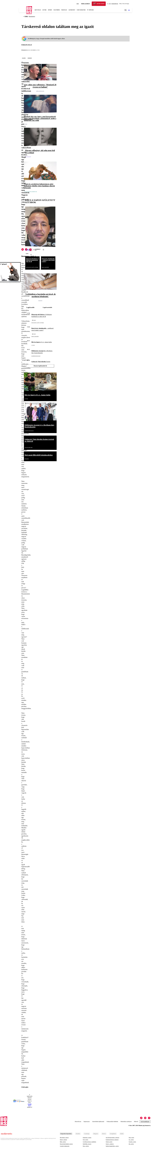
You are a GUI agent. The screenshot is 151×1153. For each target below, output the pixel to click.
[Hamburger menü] (22, 10)
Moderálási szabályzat (126, 1121)
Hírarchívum (78, 1121)
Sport (50, 10)
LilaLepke (24, 58)
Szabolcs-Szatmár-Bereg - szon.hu (112, 1146)
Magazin (96, 1133)
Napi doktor (81, 10)
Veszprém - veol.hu (132, 1141)
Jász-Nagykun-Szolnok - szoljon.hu (112, 1137)
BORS (26, 16)
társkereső (30, 58)
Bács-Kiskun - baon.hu (64, 1137)
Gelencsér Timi (28, 447)
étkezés (27, 459)
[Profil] (129, 10)
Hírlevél (136, 1121)
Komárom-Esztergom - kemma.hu (112, 1139)
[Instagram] (145, 1118)
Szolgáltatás (113, 1133)
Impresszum (87, 1121)
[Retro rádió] (95, 3)
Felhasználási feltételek (112, 1121)
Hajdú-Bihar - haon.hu (87, 1143)
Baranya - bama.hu (63, 1139)
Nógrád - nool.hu (109, 1141)
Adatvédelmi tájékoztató (98, 1121)
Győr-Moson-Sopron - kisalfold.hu (89, 1141)
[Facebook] (149, 1118)
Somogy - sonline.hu (110, 1143)
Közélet (78, 1133)
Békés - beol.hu (63, 1141)
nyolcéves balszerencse (30, 191)
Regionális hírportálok (66, 1133)
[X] (22, 249)
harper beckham (35, 356)
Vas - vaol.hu (131, 1139)
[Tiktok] (141, 1118)
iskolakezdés (45, 267)
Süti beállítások (145, 1121)
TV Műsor (90, 10)
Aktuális (38, 10)
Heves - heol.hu (86, 1146)
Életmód (57, 10)
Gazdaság (86, 1133)
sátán (25, 124)
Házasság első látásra (32, 267)
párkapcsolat (26, 44)
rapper (27, 253)
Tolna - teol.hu (131, 1137)
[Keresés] (125, 10)
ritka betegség (40, 91)
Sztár (44, 10)
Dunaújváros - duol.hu (87, 1137)
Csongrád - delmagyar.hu (64, 1146)
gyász (33, 345)
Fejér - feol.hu (85, 1139)
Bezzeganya (32, 16)
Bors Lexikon (85, 3)
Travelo (64, 10)
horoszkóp (28, 156)
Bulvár (104, 1133)
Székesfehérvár (113, 3)
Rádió (121, 1133)
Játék (78, 3)
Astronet (72, 10)
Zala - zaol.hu (131, 1143)
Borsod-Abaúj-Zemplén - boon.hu (66, 1143)
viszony (40, 300)
